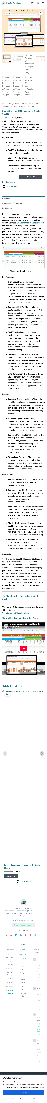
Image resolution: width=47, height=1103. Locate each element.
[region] (23, 1089)
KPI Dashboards (9, 956)
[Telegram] (35, 935)
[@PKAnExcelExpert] (6, 935)
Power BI (9, 968)
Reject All (34, 1098)
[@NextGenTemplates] (11, 935)
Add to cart (30, 177)
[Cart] (37, 3)
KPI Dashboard (28, 103)
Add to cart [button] (11, 876)
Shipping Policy (23, 994)
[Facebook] (21, 935)
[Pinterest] (30, 935)
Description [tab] (7, 198)
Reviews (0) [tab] (7, 208)
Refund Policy (22, 981)
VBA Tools (9, 986)
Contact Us (23, 958)
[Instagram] (26, 935)
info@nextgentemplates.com (24, 920)
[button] (41, 13)
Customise (12, 1098)
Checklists (9, 982)
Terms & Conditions (22, 974)
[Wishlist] (32, 3)
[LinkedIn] (16, 935)
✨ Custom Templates (9, 991)
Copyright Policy (22, 987)
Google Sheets (14, 103)
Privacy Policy (22, 967)
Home (4, 103)
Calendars (9, 979)
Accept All (23, 1092)
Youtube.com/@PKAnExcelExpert (16, 613)
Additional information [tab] (12, 203)
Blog (22, 962)
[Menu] (43, 3)
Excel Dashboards (9, 963)
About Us (22, 955)
